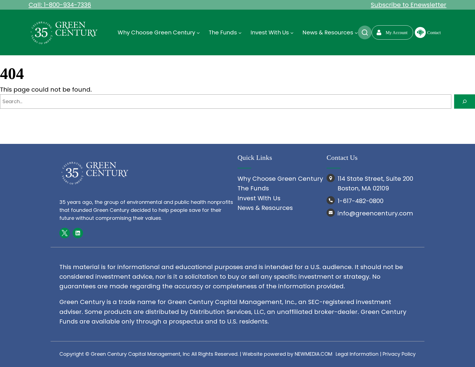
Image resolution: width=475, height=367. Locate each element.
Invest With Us (259, 198)
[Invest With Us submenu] (292, 32)
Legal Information (357, 353)
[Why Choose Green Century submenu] (198, 32)
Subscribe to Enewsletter (408, 5)
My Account (396, 32)
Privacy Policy (399, 353)
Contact (434, 32)
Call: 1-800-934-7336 (60, 5)
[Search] (464, 101)
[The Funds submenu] (240, 32)
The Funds (253, 188)
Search (365, 32)
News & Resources (265, 208)
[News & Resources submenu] (356, 32)
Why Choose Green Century (280, 178)
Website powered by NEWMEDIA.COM (287, 353)
